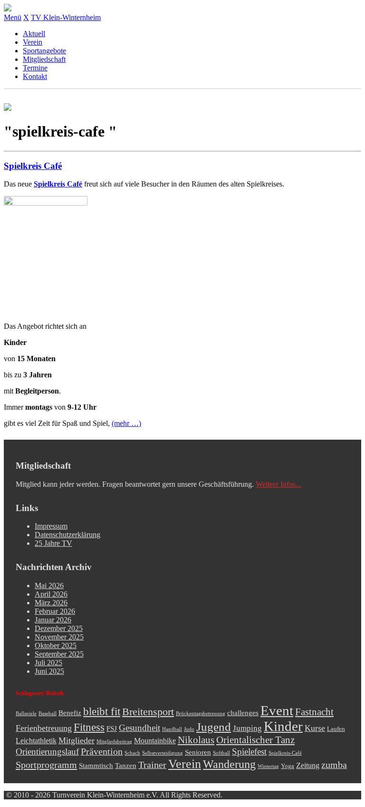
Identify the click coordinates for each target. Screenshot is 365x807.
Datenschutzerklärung (67, 535)
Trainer (152, 764)
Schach (132, 753)
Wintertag (268, 766)
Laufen (336, 728)
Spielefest (249, 752)
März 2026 (51, 603)
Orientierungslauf (47, 752)
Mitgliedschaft (44, 59)
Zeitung (307, 765)
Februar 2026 (55, 611)
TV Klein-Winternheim (66, 17)
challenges (243, 713)
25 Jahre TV (53, 543)
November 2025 (59, 637)
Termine (35, 68)
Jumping (247, 728)
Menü (12, 17)
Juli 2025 (48, 663)
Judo (189, 729)
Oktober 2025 (56, 645)
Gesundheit (139, 728)
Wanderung (229, 764)
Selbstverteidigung (162, 753)
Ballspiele (26, 713)
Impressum (51, 526)
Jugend (213, 726)
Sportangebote (44, 51)
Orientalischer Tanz (255, 740)
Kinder (283, 726)
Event (276, 710)
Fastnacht (314, 712)
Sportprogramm (46, 764)
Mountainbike (155, 741)
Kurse (315, 728)
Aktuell (34, 34)
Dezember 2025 (59, 628)
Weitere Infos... (278, 484)
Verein (32, 42)
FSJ (111, 728)
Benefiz (69, 713)
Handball (172, 729)
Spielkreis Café (33, 166)
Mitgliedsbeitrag (114, 741)
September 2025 (59, 654)
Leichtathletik (36, 741)
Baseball (47, 713)
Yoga (287, 765)
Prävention (102, 751)
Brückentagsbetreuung (200, 713)
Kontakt (35, 76)
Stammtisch (96, 765)
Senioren (198, 752)
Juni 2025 (49, 671)
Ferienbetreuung (44, 728)
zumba (334, 764)
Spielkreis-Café (285, 753)
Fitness (89, 727)
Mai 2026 (49, 585)
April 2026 (51, 594)
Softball (221, 753)
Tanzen (125, 765)
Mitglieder (76, 740)
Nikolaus (196, 740)
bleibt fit (101, 712)
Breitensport (148, 712)
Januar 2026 (53, 620)
